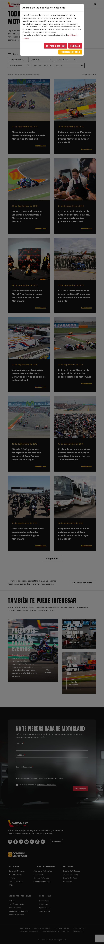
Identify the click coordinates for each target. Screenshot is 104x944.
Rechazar (75, 45)
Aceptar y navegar (55, 45)
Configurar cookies (70, 52)
